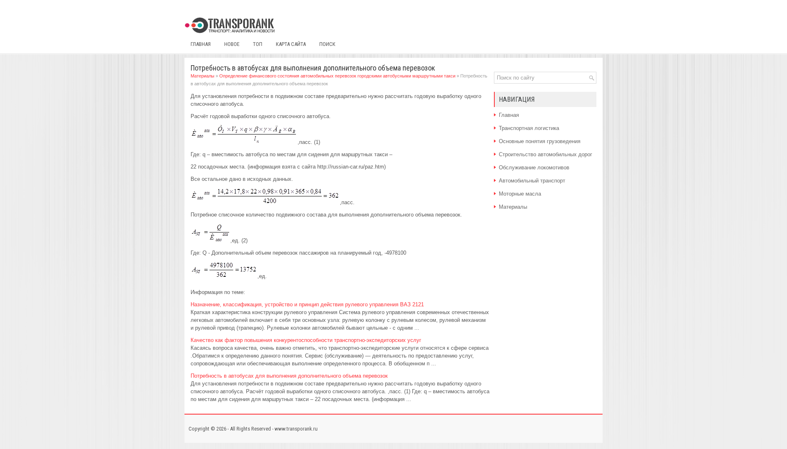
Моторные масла (520, 194)
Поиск (327, 44)
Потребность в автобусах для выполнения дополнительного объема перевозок (289, 376)
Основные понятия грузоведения (539, 141)
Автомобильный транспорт (532, 181)
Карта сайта (291, 44)
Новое (231, 44)
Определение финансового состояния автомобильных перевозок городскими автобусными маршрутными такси (337, 75)
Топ (257, 44)
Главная (201, 44)
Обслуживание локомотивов (534, 167)
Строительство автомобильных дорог (545, 154)
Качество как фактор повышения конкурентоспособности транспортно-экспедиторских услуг (306, 340)
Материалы (202, 75)
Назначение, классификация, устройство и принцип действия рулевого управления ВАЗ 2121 (307, 304)
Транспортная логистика (529, 128)
